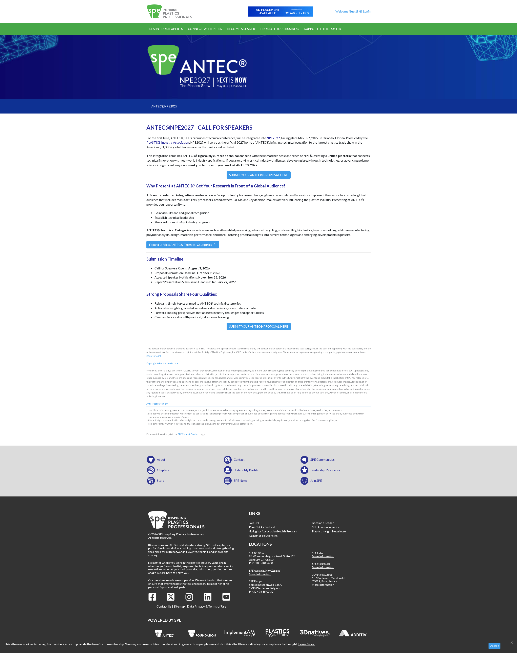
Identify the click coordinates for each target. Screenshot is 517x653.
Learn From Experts (166, 28)
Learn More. (306, 644)
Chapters (163, 470)
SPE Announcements (325, 527)
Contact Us (164, 606)
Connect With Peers (205, 28)
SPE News (240, 480)
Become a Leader (241, 28)
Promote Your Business (279, 28)
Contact (239, 459)
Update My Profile (246, 470)
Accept (494, 645)
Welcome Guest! (346, 11)
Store (160, 480)
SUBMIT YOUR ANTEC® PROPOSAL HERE (258, 175)
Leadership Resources (325, 470)
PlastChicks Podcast (262, 527)
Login (366, 11)
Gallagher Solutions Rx (263, 535)
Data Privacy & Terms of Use (206, 606)
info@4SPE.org (153, 355)
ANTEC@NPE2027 (164, 106)
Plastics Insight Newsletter (329, 531)
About (161, 459)
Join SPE (316, 480)
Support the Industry (323, 28)
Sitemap (179, 606)
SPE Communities (322, 459)
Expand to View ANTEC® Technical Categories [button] (181, 244)
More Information (260, 574)
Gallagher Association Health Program (273, 531)
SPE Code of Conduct (189, 434)
